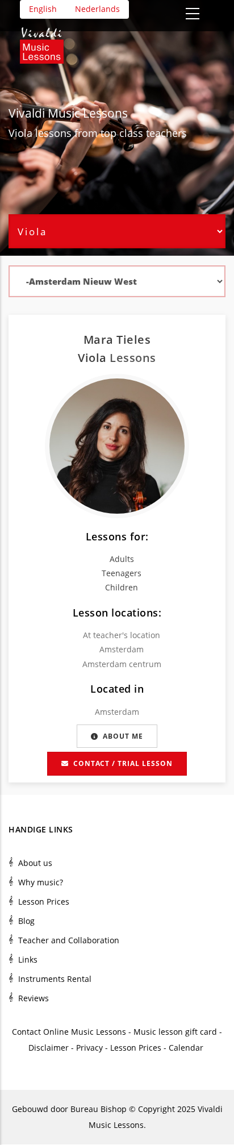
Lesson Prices (43, 901)
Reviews (33, 998)
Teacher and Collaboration (68, 940)
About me (123, 736)
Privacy (89, 1047)
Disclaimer (48, 1047)
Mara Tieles (117, 339)
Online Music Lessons (84, 1031)
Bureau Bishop (98, 1109)
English (43, 8)
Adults (122, 558)
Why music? (40, 882)
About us (35, 862)
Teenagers (121, 573)
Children (121, 587)
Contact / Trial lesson (123, 763)
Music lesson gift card (175, 1031)
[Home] (47, 41)
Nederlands (97, 8)
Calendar (187, 1047)
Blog (26, 920)
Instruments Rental (54, 978)
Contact (26, 1031)
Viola (20, 133)
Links (27, 959)
